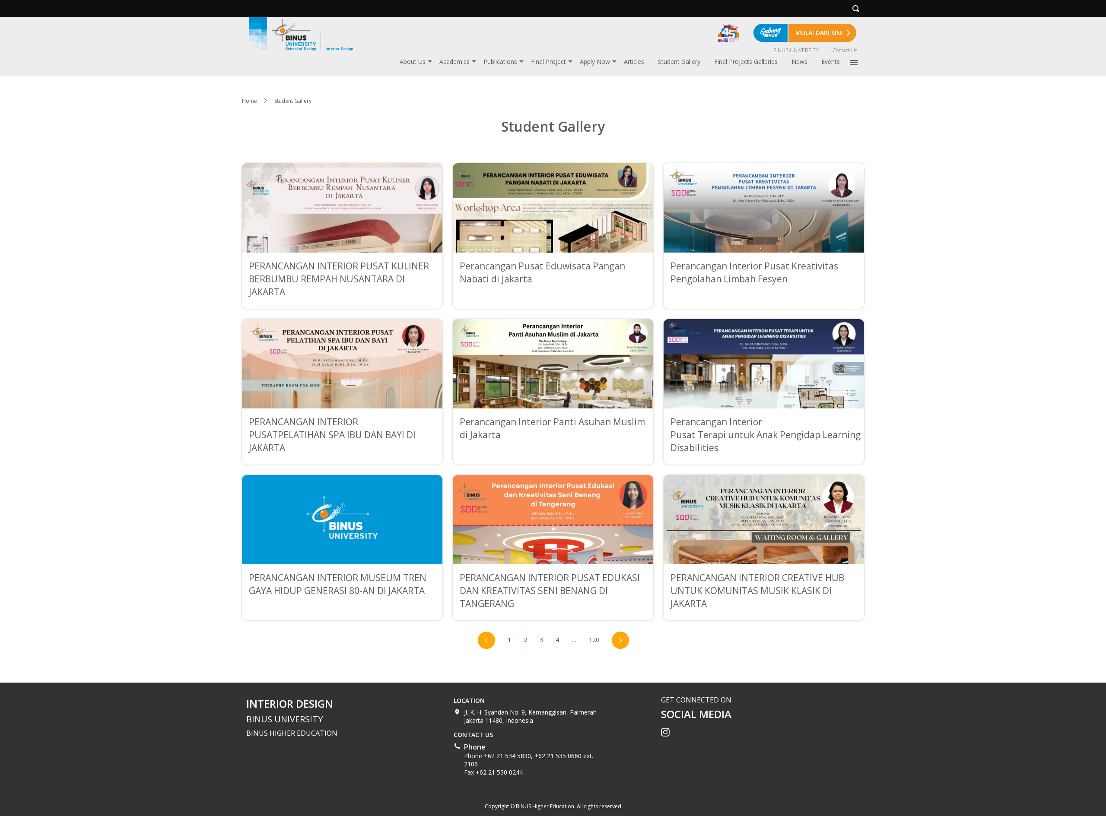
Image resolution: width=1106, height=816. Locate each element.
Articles (634, 61)
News (799, 61)
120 (594, 640)
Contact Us (845, 50)
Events (830, 61)
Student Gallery (679, 61)
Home (249, 100)
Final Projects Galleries (746, 61)
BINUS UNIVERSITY (796, 50)
